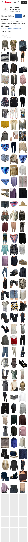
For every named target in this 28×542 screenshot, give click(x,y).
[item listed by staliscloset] (5, 45)
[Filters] (3, 37)
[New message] (24, 16)
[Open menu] (2, 2)
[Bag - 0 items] (18, 2)
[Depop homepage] (8, 2)
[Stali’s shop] (5, 9)
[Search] (15, 2)
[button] (15, 9)
